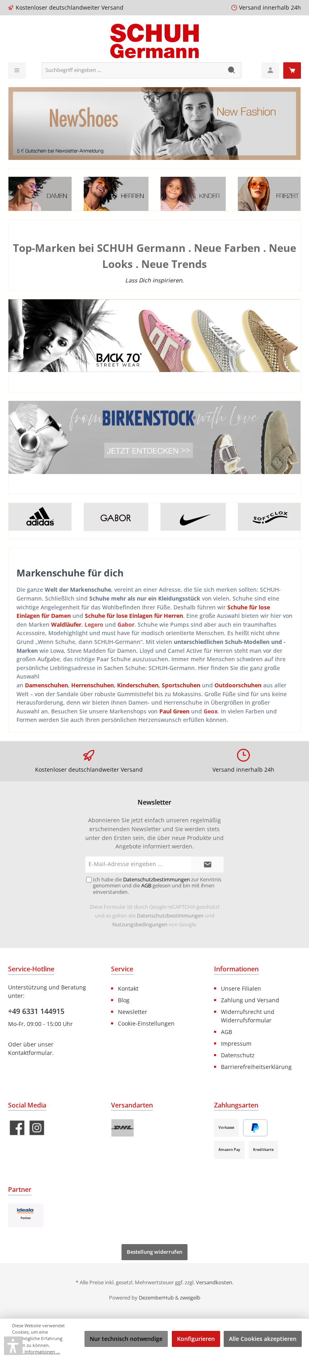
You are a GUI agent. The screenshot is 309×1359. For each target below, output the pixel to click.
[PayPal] (255, 1128)
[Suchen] (231, 70)
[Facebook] (17, 1128)
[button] (13, 1346)
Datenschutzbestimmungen (170, 915)
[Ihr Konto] (270, 70)
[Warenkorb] (292, 70)
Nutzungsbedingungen (139, 924)
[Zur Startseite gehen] (154, 41)
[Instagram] (37, 1128)
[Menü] (17, 70)
